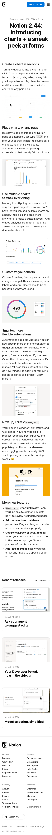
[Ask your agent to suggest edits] (26, 610)
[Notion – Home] (4, 4)
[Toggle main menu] (48, 4)
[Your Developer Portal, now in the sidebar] (26, 660)
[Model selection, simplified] (26, 708)
